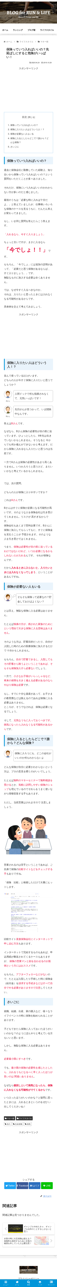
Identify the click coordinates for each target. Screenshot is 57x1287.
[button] (51, 665)
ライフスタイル (25, 1118)
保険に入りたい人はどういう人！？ (27, 129)
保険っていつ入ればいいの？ (24, 124)
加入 (8, 1124)
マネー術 (10, 1118)
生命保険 (18, 1124)
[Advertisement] (28, 89)
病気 (28, 1124)
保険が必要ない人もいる (22, 133)
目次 (24, 117)
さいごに (14, 146)
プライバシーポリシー (28, 1278)
